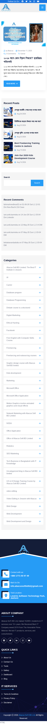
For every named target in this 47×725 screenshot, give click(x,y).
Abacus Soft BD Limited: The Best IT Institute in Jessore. (21, 268)
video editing (12, 491)
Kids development (14, 373)
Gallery (6, 670)
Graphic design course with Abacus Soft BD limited (21, 364)
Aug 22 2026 (21, 137)
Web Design (12, 506)
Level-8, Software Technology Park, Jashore (27, 597)
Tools (6, 666)
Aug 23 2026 (21, 125)
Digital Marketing (13, 315)
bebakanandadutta (11, 243)
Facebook (11, 330)
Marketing (10, 381)
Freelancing (11, 348)
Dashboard (8, 675)
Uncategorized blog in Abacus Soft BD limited (22, 472)
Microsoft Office (13, 388)
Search (7, 177)
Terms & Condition (11, 694)
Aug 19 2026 (21, 150)
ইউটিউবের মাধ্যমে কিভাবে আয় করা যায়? (27, 121)
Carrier (22, 54)
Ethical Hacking (13, 323)
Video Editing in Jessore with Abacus (22, 499)
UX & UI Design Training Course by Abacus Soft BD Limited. (21, 482)
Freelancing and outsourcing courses (22, 355)
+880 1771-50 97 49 (19, 576)
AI (7, 277)
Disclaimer (8, 702)
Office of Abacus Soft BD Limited (20, 438)
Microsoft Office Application (17, 396)
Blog (5, 679)
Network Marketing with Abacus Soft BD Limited (21, 414)
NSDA (9, 423)
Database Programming (16, 300)
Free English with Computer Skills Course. (20, 339)
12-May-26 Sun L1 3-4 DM (31, 225)
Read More (10, 84)
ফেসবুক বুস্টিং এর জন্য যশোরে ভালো (26, 133)
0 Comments (11, 54)
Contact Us (8, 662)
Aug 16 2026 (21, 162)
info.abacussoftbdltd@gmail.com (26, 586)
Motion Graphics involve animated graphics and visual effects (20, 404)
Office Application (14, 431)
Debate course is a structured (18, 308)
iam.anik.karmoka (11, 215)
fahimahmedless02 (11, 204)
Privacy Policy (9, 698)
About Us (7, 658)
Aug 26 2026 (21, 114)
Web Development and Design (19, 521)
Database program (14, 293)
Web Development (14, 514)
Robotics (10, 446)
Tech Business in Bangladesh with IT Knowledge (21, 462)
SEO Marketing (13, 454)
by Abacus (9, 51)
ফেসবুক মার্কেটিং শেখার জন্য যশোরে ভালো (27, 110)
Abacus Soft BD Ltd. (27, 715)
